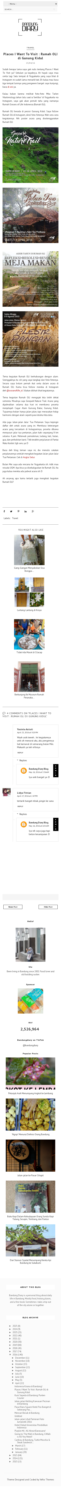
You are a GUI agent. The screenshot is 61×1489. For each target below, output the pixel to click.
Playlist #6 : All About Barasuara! (30, 1430)
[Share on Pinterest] (18, 511)
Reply (20, 753)
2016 (15, 1354)
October (19, 1364)
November (20, 1360)
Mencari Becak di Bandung (27, 1412)
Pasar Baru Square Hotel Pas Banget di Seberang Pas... (33, 1408)
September (20, 1367)
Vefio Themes (47, 1479)
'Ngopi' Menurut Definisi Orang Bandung (30, 1134)
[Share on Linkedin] (26, 511)
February (19, 1448)
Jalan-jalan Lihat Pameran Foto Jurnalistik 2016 (29, 1420)
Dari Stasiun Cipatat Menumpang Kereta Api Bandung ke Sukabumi (30, 1261)
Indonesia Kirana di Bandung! (28, 1386)
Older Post (48, 907)
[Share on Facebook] (4, 511)
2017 (15, 1351)
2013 (15, 1461)
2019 (15, 1345)
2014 (15, 1458)
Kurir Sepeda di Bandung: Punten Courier (30, 1396)
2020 (15, 1341)
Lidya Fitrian (24, 792)
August (18, 1370)
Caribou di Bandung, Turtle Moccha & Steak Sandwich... (32, 1441)
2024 (15, 1329)
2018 (15, 1348)
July (17, 1373)
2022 (15, 1335)
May (17, 1380)
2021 (15, 1338)
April (17, 1383)
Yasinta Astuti (25, 729)
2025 (15, 1325)
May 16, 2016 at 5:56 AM (39, 772)
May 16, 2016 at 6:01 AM (39, 826)
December (20, 1357)
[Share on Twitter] (11, 511)
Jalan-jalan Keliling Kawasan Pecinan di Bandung (32, 1402)
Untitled (18, 1416)
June (17, 1377)
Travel (30, 48)
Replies (23, 760)
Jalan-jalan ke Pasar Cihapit (30, 1175)
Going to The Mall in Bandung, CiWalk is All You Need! (32, 1435)
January (19, 1452)
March (18, 1445)
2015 (15, 1455)
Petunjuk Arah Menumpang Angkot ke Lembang (30, 1093)
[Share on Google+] (33, 511)
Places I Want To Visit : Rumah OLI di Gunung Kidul (31, 1391)
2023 (15, 1332)
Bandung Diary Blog (38, 768)
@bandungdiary (30, 1045)
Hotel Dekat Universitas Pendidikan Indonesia (31, 1426)
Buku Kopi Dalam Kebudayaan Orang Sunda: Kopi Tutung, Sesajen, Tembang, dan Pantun (30, 1217)
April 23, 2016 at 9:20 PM (27, 732)
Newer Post (12, 907)
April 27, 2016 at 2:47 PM (27, 796)
